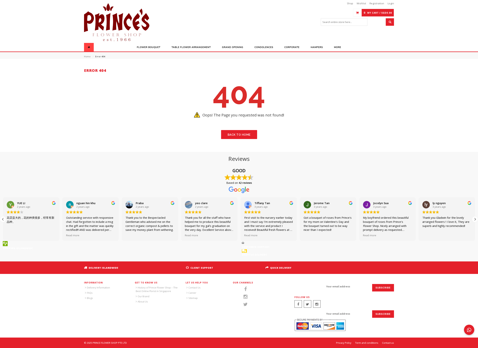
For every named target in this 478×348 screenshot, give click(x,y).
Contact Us (194, 287)
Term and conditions (366, 342)
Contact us (388, 342)
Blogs (90, 298)
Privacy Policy (343, 342)
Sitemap (193, 298)
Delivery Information (98, 287)
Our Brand (143, 296)
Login (391, 3)
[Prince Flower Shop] (116, 22)
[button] (3, 219)
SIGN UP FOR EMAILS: (308, 286)
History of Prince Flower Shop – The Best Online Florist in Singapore (157, 289)
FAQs (90, 292)
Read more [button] (61, 235)
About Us (143, 301)
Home (87, 56)
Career (192, 292)
